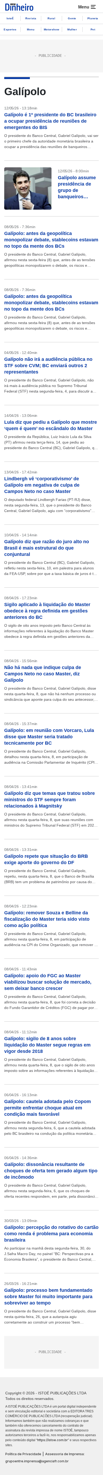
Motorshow (51, 29)
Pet (93, 29)
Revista (30, 18)
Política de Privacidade (23, 1454)
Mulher (72, 29)
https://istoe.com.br (52, 1440)
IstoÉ (10, 18)
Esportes (10, 29)
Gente (72, 18)
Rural (51, 18)
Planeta (92, 18)
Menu (30, 29)
